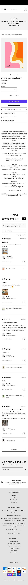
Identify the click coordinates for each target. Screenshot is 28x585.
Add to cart (14, 95)
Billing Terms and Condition (14, 546)
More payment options (14, 105)
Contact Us (14, 502)
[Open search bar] (5, 9)
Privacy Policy (14, 553)
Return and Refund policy (14, 543)
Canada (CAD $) (13, 562)
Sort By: (17, 235)
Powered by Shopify (19, 579)
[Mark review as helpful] (24, 262)
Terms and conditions (14, 548)
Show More (21, 330)
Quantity (3, 86)
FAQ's (14, 497)
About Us (14, 495)
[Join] (25, 470)
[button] (14, 55)
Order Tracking (14, 499)
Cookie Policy (14, 550)
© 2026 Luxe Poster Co (9, 579)
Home (2, 34)
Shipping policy (14, 541)
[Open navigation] (2, 9)
